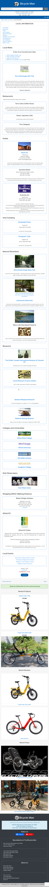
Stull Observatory (7, 38)
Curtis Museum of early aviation (24, 381)
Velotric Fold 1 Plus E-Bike (24, 704)
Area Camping (6, 32)
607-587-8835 (21, 13)
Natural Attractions (7, 33)
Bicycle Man (27, 3)
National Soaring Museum (24, 418)
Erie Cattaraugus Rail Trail (24, 76)
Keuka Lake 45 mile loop (13, 58)
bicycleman (24, 570)
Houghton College (24, 467)
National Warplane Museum (25, 400)
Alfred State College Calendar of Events (25, 557)
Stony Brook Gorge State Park (24, 270)
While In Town (6, 42)
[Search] (45, 8)
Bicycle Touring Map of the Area (16, 59)
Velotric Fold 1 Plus (24, 596)
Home (2, 19)
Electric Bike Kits (7, 581)
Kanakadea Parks (24, 222)
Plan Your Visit (8, 19)
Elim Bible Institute (24, 458)
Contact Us (30, 13)
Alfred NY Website (7, 41)
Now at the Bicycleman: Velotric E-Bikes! (24, 811)
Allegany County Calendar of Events (25, 561)
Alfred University (24, 448)
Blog (45, 581)
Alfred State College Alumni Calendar (25, 559)
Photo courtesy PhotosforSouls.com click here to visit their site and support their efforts (24, 295)
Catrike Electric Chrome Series (24, 777)
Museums (5, 35)
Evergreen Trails (24, 236)
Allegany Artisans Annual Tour (25, 563)
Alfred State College (24, 438)
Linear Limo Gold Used (24, 632)
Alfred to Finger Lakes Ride (13, 56)
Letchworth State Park (24, 300)
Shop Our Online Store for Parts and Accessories (25, 586)
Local (28, 571)
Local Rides (5, 27)
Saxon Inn (24, 153)
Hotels (4, 30)
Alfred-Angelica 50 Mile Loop (14, 55)
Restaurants (5, 29)
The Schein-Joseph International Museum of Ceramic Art (24, 361)
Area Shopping (6, 39)
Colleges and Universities (9, 36)
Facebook (25, 507)
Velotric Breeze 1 (24, 738)
